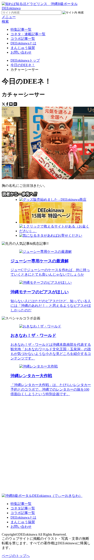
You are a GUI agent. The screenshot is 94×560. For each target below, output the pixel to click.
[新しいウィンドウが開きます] (52, 199)
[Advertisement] (47, 447)
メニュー (9, 17)
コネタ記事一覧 (22, 508)
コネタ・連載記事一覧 (27, 34)
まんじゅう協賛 (22, 48)
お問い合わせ (20, 52)
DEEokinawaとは (23, 43)
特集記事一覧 (20, 29)
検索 (5, 21)
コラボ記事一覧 (22, 38)
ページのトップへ (16, 556)
